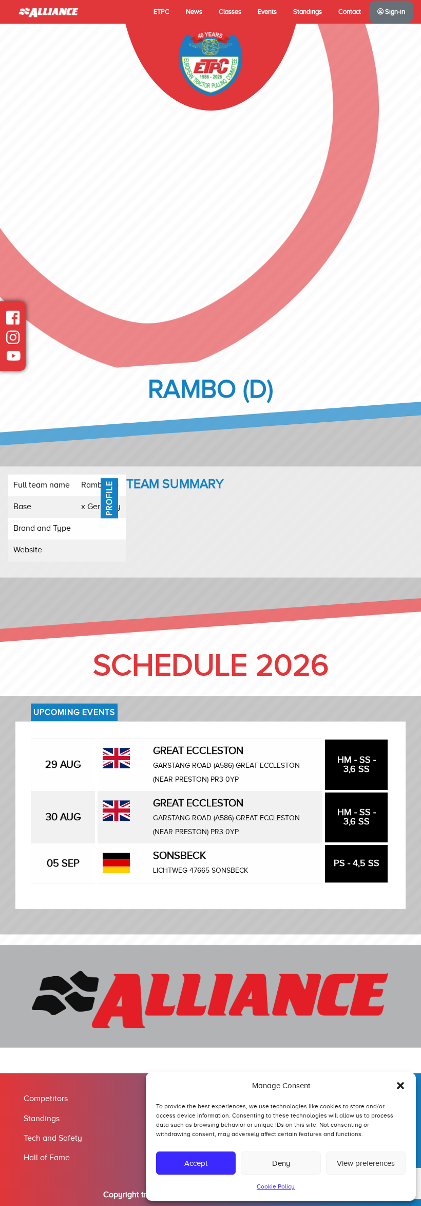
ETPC (161, 11)
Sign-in (394, 11)
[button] (400, 1086)
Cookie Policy (276, 1186)
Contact (349, 11)
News (194, 11)
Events (267, 11)
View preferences (366, 1163)
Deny (281, 1163)
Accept (195, 1163)
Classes (230, 11)
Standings (307, 11)
